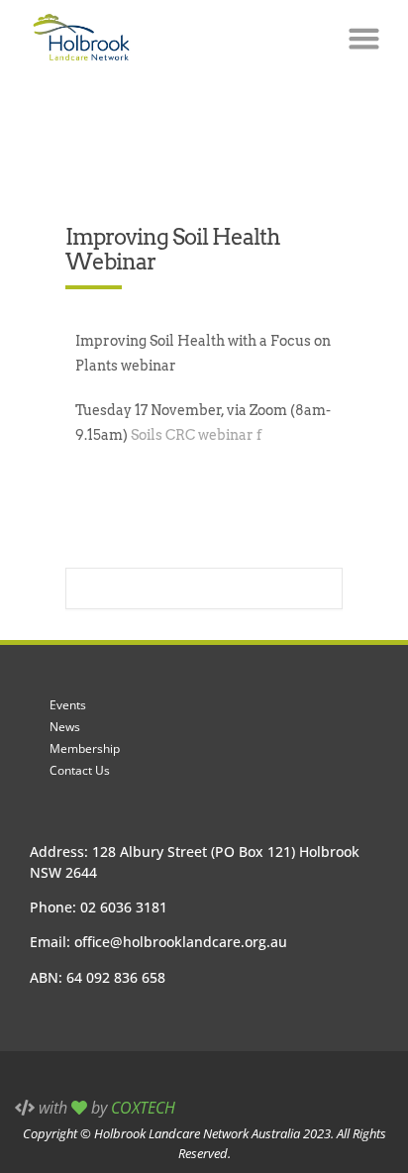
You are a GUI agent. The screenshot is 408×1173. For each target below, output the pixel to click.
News (65, 726)
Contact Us (80, 770)
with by (105, 1108)
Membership (85, 748)
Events (68, 704)
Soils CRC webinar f (196, 435)
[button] (363, 38)
